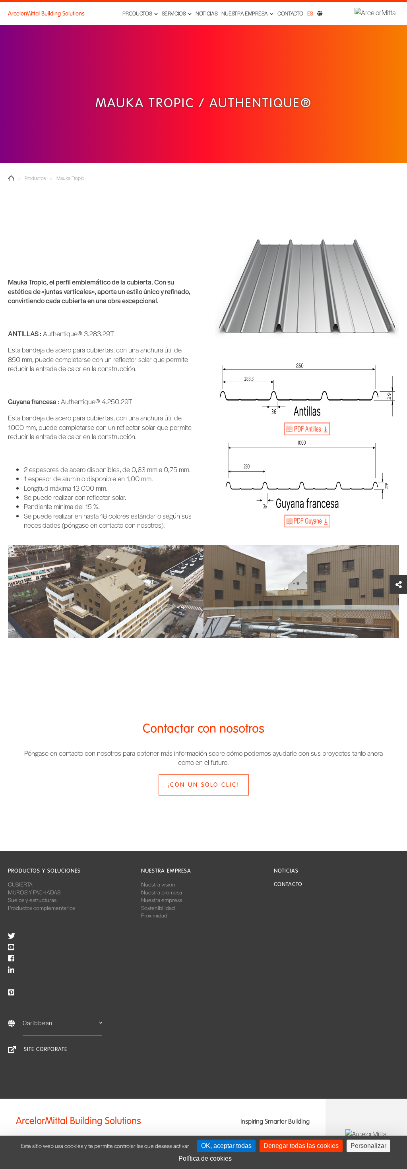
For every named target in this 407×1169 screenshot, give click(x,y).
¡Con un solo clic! (203, 784)
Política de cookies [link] (205, 1158)
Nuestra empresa (166, 870)
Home (11, 178)
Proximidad (154, 915)
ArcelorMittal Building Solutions (46, 13)
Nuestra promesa (161, 892)
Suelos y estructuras (32, 900)
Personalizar (368, 1145)
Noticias (207, 13)
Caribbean (37, 1022)
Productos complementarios (41, 908)
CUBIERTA (20, 884)
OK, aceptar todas (226, 1145)
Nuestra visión (158, 884)
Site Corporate (45, 1049)
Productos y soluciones (44, 870)
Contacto (290, 13)
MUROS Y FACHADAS (34, 892)
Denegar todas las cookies (301, 1145)
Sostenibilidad (158, 908)
